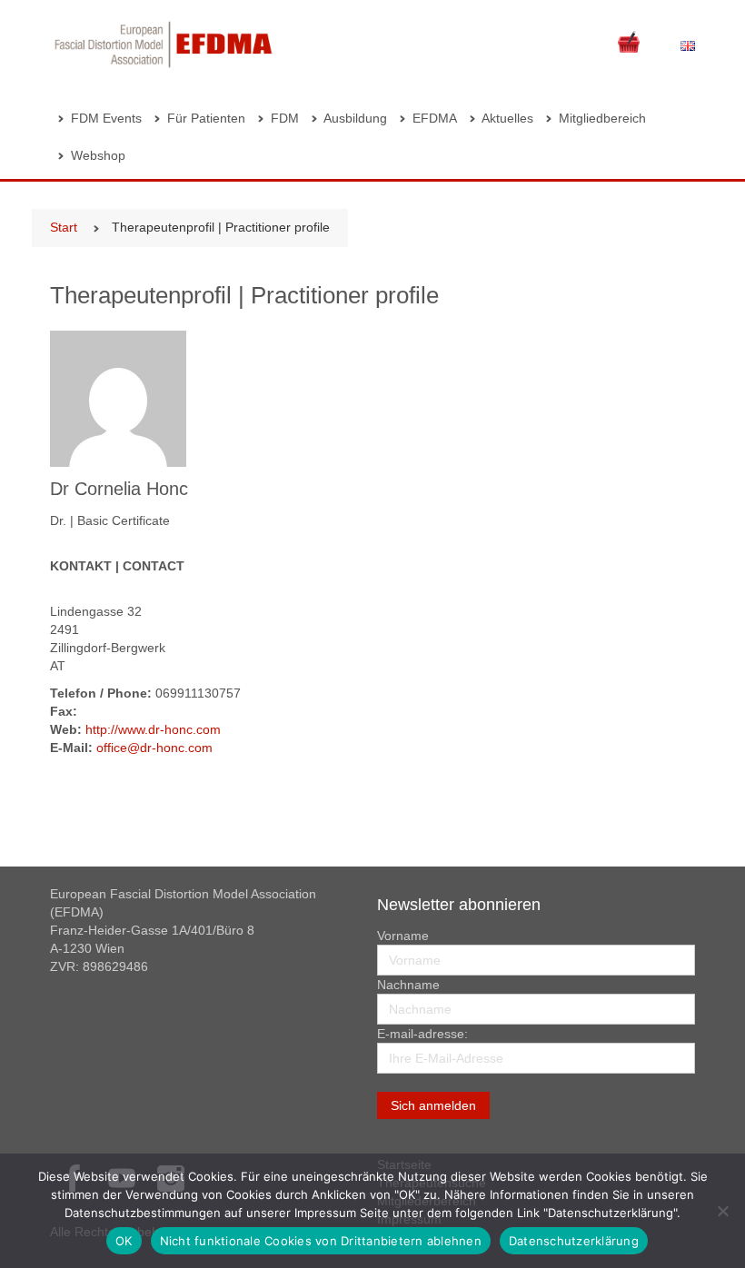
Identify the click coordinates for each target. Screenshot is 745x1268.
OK (124, 1240)
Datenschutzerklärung (574, 1240)
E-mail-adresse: (422, 1033)
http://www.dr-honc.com (153, 729)
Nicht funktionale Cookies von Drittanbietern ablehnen (321, 1240)
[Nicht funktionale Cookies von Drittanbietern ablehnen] (722, 1211)
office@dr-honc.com (154, 747)
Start (63, 227)
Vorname (403, 935)
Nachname (408, 984)
